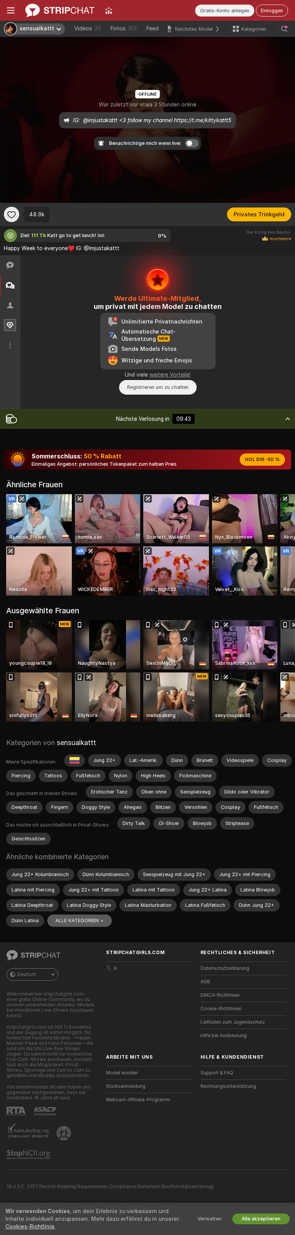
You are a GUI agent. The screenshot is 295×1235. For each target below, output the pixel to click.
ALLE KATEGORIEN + (79, 920)
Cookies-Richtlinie (30, 1226)
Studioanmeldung (126, 1086)
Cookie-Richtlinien (221, 1008)
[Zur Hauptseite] (60, 10)
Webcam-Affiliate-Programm (138, 1099)
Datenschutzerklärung (225, 968)
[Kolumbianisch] (74, 760)
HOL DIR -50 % (262, 459)
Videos (87, 28)
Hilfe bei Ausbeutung (224, 1035)
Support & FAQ (217, 1073)
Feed (152, 28)
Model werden (122, 1073)
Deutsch (26, 974)
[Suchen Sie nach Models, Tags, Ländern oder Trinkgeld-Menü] (284, 29)
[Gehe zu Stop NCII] (29, 1154)
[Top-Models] (108, 10)
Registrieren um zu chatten (158, 387)
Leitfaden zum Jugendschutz (233, 1022)
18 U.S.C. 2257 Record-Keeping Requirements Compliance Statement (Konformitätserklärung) (110, 1186)
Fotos (123, 28)
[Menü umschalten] (11, 10)
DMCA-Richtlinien (220, 995)
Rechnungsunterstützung (228, 1086)
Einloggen (272, 10)
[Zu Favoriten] (11, 214)
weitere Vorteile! (170, 375)
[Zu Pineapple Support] (64, 1133)
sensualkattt (76, 743)
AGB (205, 981)
